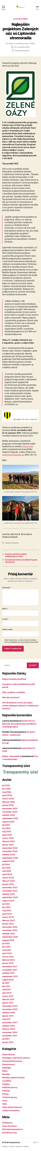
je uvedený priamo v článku (24, 43)
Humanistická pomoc (12, 1061)
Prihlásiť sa (7, 1123)
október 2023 (8, 894)
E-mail (5, 619)
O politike (6, 1081)
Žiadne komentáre (22, 51)
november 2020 (9, 1009)
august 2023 (8, 901)
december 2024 (9, 848)
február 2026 (8, 802)
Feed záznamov (9, 1126)
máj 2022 (6, 950)
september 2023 (10, 897)
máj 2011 (6, 1019)
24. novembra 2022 (22, 47)
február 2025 (8, 841)
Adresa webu (7, 629)
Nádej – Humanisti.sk (12, 756)
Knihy (5, 1071)
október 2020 (8, 1012)
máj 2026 (6, 792)
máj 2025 (6, 831)
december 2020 (10, 1006)
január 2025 (8, 845)
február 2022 (8, 960)
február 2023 (8, 920)
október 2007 (8, 1026)
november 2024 (9, 851)
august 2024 (8, 861)
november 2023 (9, 891)
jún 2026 (6, 789)
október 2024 (8, 854)
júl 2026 (6, 785)
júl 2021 (6, 983)
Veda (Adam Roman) (12, 1107)
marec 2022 (8, 956)
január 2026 (8, 805)
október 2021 (8, 973)
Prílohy (5, 1094)
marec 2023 (8, 917)
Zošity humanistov (11, 1110)
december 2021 (9, 966)
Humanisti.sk (14, 1142)
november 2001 (9, 1035)
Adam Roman (8, 1054)
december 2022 (9, 927)
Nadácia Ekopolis (11, 543)
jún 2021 (6, 986)
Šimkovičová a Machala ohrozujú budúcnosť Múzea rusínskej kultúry (19, 724)
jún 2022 (6, 947)
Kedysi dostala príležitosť (14, 679)
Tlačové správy (20, 19)
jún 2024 (6, 868)
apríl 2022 (7, 953)
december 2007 (10, 1022)
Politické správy (9, 1087)
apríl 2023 (7, 914)
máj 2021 (6, 989)
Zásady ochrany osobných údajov (15, 1146)
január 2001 (8, 1042)
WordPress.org (9, 1132)
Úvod (4, 1100)
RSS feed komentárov (12, 1129)
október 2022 (8, 933)
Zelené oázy (27, 446)
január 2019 (7, 1016)
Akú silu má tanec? (11, 697)
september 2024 (10, 858)
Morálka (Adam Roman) (13, 1077)
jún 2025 (6, 828)
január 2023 (8, 924)
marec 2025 (8, 838)
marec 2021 (7, 996)
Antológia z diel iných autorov (16, 1058)
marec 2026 (8, 798)
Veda (4, 1104)
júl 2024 (6, 864)
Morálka (6, 1074)
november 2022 (9, 930)
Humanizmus (8, 1064)
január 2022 (8, 963)
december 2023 (9, 887)
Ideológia (6, 1068)
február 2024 (8, 881)
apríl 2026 (7, 795)
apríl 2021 (7, 993)
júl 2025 (6, 825)
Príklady (6, 1091)
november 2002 (9, 1032)
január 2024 (8, 884)
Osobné (5, 1084)
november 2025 (9, 812)
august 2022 (8, 940)
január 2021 (7, 1003)
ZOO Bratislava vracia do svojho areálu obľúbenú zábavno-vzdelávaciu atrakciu (20, 705)
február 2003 (8, 1029)
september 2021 (10, 976)
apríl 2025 (7, 835)
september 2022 (10, 937)
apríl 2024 (7, 874)
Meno (5, 609)
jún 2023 (6, 907)
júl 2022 (6, 943)
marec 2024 (8, 877)
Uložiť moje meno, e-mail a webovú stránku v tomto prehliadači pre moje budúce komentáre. (21, 641)
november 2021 (9, 970)
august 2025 (8, 822)
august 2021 (8, 980)
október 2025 (8, 815)
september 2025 (10, 818)
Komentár (6, 588)
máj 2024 (6, 871)
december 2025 (9, 808)
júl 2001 (6, 1039)
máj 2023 (6, 910)
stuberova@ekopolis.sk (13, 455)
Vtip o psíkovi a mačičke (13, 692)
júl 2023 (6, 904)
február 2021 (8, 999)
